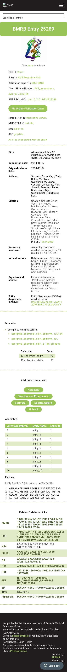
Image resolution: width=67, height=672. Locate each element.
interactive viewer (36, 117)
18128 (59, 521)
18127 (51, 521)
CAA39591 (36, 554)
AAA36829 (35, 559)
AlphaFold (8, 596)
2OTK (50, 537)
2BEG (47, 531)
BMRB (5, 523)
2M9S (27, 537)
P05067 (21, 587)
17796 (36, 521)
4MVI (33, 540)
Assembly (33, 390)
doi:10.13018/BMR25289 (42, 99)
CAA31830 (36, 551)
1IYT (33, 531)
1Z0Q (40, 531)
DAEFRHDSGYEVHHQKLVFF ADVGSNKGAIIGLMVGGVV (47, 303)
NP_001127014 (26, 583)
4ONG (54, 540)
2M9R (20, 537)
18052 (43, 521)
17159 (36, 519)
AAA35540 (23, 559)
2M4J (57, 534)
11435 (20, 519)
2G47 (54, 531)
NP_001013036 (26, 580)
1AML (20, 531)
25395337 (47, 242)
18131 (28, 524)
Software (20, 403)
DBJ (4, 545)
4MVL (40, 540)
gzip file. (19, 128)
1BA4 (27, 531)
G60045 (49, 566)
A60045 (21, 566)
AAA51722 (48, 559)
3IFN (20, 540)
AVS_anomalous (44, 88)
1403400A (35, 570)
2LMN (20, 534)
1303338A (23, 570)
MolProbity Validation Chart (28, 108)
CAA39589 (48, 551)
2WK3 (57, 537)
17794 (20, 521)
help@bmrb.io (20, 635)
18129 (20, 524)
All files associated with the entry (27, 139)
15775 (28, 519)
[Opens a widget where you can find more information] (52, 666)
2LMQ (43, 534)
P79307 (40, 587)
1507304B (23, 573)
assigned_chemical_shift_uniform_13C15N (37, 333)
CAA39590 (23, 554)
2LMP (35, 534)
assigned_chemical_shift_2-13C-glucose (35, 343)
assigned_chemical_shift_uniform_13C (34, 338)
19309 (43, 524)
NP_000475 (24, 577)
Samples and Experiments (33, 396)
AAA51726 (23, 561)
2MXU (42, 537)
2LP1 (50, 534)
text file (29, 123)
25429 (20, 527)
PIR (4, 566)
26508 (28, 527)
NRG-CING (38, 83)
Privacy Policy (18, 651)
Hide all (33, 409)
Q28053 (49, 587)
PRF (4, 572)
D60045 (30, 566)
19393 (51, 524)
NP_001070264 (44, 580)
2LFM (60, 531)
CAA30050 (23, 551)
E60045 (40, 566)
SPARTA (24, 94)
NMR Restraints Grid (29, 77)
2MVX (35, 537)
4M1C (26, 540)
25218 (59, 524)
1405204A (47, 570)
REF (4, 580)
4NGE (47, 540)
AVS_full (13, 94)
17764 (51, 519)
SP (3, 587)
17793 (59, 519)
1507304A (59, 570)
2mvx (20, 72)
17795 (28, 521)
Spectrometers (43, 403)
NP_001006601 (39, 577)
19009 (36, 524)
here (30, 65)
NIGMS (56, 657)
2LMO (28, 534)
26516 (36, 527)
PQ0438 (59, 566)
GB (3, 560)
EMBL (5, 553)
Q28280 (59, 587)
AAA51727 (35, 561)
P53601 (31, 587)
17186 (43, 519)
